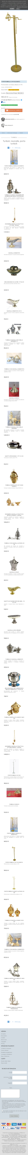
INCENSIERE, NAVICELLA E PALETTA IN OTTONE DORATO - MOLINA (14, 747)
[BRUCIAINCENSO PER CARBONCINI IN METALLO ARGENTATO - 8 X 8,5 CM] (14, 679)
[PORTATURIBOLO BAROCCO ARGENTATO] (14, 824)
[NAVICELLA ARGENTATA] (14, 242)
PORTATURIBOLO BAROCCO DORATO (14, 166)
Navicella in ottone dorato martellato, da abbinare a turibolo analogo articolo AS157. (14, 400)
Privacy (2, 1043)
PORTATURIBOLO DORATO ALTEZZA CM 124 (14, 892)
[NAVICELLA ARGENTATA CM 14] (14, 302)
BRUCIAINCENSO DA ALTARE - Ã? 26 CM (14, 282)
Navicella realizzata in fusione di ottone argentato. (14, 254)
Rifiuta (18, 8)
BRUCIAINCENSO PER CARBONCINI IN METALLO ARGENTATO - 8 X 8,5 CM (14, 689)
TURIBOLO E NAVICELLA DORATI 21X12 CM (14, 921)
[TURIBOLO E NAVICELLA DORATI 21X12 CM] (14, 911)
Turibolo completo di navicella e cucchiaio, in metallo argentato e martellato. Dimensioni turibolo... (14, 662)
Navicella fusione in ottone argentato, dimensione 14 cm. (14, 313)
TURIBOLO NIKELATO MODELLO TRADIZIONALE (14, 1008)
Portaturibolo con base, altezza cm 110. (11, 863)
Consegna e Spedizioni (6, 1054)
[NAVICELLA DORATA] (14, 389)
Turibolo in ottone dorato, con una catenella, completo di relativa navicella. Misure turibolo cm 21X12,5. (14, 924)
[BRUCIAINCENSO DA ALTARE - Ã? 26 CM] (14, 270)
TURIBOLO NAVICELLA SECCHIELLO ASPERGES (14, 427)
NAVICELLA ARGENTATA (14, 253)
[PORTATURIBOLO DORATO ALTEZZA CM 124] (14, 882)
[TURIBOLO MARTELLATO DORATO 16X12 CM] (14, 708)
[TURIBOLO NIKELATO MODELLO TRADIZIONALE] (14, 998)
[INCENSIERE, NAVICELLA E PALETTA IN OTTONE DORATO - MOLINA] (14, 737)
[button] (13, 73)
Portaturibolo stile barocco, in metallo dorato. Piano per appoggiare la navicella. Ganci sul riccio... (14, 168)
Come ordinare (4, 1050)
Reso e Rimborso (5, 1056)
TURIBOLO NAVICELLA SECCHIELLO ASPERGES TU (14, 340)
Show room (4, 1039)
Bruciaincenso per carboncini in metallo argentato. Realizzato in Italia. (14, 692)
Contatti (3, 1037)
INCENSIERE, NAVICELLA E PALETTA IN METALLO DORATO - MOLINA (14, 514)
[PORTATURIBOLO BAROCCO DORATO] (14, 157)
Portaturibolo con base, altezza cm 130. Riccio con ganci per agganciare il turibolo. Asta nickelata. (14, 777)
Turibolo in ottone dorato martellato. (11, 805)
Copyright (3, 1041)
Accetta (12, 8)
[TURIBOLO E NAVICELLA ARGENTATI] (14, 648)
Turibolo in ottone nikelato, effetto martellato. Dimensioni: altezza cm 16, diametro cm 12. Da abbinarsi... (14, 982)
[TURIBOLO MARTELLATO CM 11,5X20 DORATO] (14, 476)
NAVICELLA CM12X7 (14, 572)
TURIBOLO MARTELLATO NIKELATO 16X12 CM (14, 979)
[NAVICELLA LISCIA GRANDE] (14, 618)
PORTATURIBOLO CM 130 (14, 775)
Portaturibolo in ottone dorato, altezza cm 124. (13, 894)
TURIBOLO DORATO (14, 804)
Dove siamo (4, 1035)
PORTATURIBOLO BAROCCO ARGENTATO (14, 834)
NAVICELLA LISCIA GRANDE (14, 630)
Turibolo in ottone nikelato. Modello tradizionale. (13, 1010)
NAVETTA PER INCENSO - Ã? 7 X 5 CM (14, 456)
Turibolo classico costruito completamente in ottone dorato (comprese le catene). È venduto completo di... (14, 199)
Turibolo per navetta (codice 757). (10, 457)
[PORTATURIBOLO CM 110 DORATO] (14, 853)
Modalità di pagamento (6, 1052)
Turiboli (21, 132)
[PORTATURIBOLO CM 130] (14, 766)
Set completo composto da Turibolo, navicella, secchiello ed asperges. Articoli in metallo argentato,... (14, 431)
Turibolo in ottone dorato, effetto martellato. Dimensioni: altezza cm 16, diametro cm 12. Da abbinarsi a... (14, 721)
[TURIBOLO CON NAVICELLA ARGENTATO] (14, 358)
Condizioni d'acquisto (6, 1048)
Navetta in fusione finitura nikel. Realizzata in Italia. (14, 604)
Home (3, 132)
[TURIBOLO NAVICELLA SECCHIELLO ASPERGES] (14, 418)
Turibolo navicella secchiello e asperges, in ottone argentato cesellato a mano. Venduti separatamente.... (14, 344)
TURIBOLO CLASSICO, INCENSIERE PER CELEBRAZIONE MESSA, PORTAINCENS (14, 195)
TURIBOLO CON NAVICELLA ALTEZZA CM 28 (14, 543)
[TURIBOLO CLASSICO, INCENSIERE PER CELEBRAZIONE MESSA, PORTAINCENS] (14, 186)
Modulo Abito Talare (6, 1061)
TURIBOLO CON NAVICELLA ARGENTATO (14, 369)
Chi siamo (3, 1033)
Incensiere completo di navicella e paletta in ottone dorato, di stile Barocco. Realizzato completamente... (14, 750)
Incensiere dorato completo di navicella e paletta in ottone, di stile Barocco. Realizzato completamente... (14, 228)
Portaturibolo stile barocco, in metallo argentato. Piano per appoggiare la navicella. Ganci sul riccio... (14, 837)
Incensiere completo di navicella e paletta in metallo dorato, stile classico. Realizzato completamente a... (14, 518)
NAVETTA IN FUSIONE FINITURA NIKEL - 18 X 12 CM (14, 601)
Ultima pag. (18, 147)
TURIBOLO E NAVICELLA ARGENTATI (14, 659)
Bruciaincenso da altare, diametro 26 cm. (12, 283)
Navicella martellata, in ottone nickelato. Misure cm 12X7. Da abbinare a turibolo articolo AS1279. (14, 574)
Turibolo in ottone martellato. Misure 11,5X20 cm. (13, 488)
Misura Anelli (4, 1063)
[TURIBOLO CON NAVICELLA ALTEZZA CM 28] (14, 533)
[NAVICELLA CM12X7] (14, 563)
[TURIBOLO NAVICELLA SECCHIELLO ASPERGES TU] (14, 329)
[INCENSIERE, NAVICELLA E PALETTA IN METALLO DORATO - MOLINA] (14, 502)
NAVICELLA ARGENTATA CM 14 (14, 311)
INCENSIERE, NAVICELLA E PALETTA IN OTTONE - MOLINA (14, 224)
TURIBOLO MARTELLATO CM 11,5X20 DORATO (14, 485)
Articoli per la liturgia (12, 132)
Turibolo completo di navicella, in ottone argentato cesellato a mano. (14, 371)
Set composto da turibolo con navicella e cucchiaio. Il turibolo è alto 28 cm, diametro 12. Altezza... (14, 547)
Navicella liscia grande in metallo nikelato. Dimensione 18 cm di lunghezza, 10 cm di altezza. (14, 632)
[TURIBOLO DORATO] (14, 792)
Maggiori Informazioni (22, 6)
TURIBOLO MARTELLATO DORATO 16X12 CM (14, 718)
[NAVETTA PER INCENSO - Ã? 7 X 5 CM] (14, 444)
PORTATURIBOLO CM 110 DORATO (14, 862)
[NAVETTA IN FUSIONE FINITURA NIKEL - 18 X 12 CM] (14, 590)
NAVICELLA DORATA (14, 398)
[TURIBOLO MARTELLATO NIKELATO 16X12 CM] (14, 969)
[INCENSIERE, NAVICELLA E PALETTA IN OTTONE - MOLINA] (14, 215)
